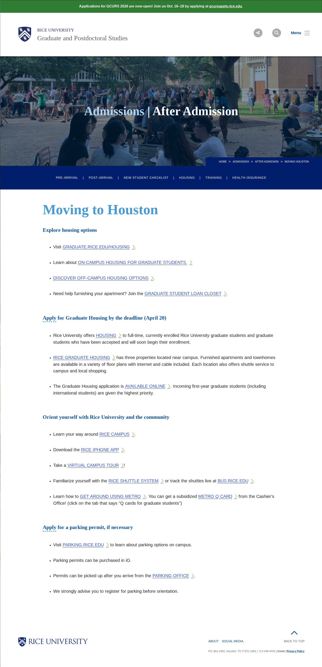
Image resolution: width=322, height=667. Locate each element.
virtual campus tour (93, 465)
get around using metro (110, 496)
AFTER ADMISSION (267, 161)
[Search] (276, 32)
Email (281, 651)
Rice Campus (114, 434)
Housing (187, 177)
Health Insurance (249, 177)
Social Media (232, 641)
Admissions (241, 161)
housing (106, 335)
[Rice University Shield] (25, 34)
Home (223, 161)
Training (213, 177)
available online (145, 386)
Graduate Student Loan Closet (183, 293)
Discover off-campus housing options (101, 278)
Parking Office (170, 575)
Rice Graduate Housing (81, 357)
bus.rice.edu (233, 480)
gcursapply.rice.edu (225, 6)
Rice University (55, 30)
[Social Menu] (258, 32)
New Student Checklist (146, 177)
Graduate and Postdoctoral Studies (82, 38)
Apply (49, 318)
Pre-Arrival (67, 177)
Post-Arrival (101, 177)
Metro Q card (215, 496)
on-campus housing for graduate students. (132, 262)
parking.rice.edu (83, 544)
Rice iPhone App (100, 449)
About (213, 641)
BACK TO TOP (294, 641)
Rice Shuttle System (133, 480)
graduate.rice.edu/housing (96, 246)
